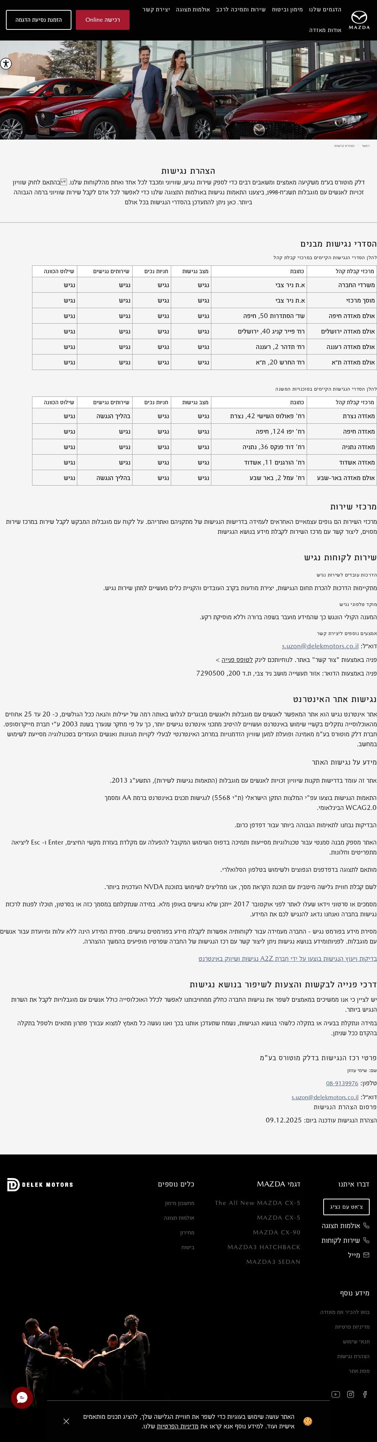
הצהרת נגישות (344, 145)
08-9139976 (342, 1083)
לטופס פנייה (237, 659)
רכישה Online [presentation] (102, 19)
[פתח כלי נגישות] (6, 64)
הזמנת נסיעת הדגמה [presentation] (38, 19)
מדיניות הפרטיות (177, 1426)
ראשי (366, 145)
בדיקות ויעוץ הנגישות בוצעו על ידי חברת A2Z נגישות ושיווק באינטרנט (287, 958)
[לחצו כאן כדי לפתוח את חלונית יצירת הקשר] (22, 1398)
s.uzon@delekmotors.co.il (320, 646)
